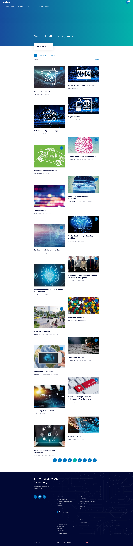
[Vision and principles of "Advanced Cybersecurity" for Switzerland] (83, 390)
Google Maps (63, 512)
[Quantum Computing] (49, 80)
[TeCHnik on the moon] (83, 349)
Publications (19, 6)
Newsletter (82, 506)
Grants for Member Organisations (88, 501)
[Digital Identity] (83, 108)
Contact (82, 509)
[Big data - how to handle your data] (49, 239)
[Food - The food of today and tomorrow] (83, 189)
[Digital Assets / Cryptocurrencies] (83, 77)
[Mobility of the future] (49, 320)
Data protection (67, 542)
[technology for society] (6, 2)
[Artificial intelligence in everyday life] (83, 148)
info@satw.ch (60, 509)
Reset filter (97, 59)
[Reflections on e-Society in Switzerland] (49, 440)
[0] (128, 2)
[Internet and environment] (49, 360)
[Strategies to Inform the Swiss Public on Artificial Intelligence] (83, 268)
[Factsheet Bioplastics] (83, 309)
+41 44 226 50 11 (61, 507)
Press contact (83, 522)
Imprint (58, 542)
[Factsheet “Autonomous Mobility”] (49, 159)
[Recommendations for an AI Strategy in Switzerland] (49, 279)
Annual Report (83, 503)
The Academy (83, 498)
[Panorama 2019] (49, 199)
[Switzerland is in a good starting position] (83, 229)
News (12, 6)
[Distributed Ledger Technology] (49, 119)
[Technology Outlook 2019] (49, 399)
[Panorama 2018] (83, 428)
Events (27, 6)
